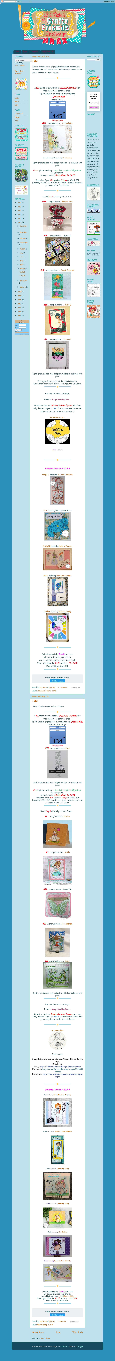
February (23, 281)
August (23, 249)
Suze (45, 510)
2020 (20, 292)
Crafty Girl (18, 114)
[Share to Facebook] (77, 687)
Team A (50, 1325)
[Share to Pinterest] (79, 687)
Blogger (80, 1347)
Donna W (67, 339)
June (22, 257)
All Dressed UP (58, 1030)
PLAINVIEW (64, 1347)
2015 (20, 312)
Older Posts (77, 1332)
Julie (50, 1232)
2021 (20, 223)
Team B (54, 691)
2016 (20, 308)
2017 (20, 304)
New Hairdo (63, 1232)
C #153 (35, 701)
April (22, 265)
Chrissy (67, 961)
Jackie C (68, 305)
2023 (20, 215)
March (22, 269)
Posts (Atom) (45, 1339)
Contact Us (34, 52)
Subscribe (94, 107)
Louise (48, 1168)
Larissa (67, 816)
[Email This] (72, 687)
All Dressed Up (67, 158)
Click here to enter (57, 681)
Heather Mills (67, 202)
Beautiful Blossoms (65, 475)
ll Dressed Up (68, 1296)
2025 (20, 207)
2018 (20, 300)
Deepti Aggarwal (67, 270)
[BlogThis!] (74, 687)
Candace (47, 611)
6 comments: (62, 1321)
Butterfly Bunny (63, 1168)
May (22, 261)
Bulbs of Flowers (65, 546)
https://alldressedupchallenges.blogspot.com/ (60, 1066)
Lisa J (67, 748)
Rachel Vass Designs (57, 417)
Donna (48, 1203)
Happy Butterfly (65, 611)
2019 (20, 296)
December (23, 226)
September (24, 243)
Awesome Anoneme (64, 576)
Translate (21, 66)
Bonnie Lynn (67, 924)
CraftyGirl (47, 546)
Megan (17, 117)
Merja (45, 576)
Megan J (46, 475)
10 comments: (63, 687)
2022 (20, 219)
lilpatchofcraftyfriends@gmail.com (68, 170)
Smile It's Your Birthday (62, 1095)
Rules (25, 52)
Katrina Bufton (67, 123)
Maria (17, 102)
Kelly (45, 1131)
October (23, 239)
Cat (45, 1095)
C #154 (35, 61)
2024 (20, 211)
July (21, 253)
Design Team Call (47, 52)
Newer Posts (38, 1332)
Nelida (67, 852)
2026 (20, 203)
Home (17, 52)
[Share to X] (76, 687)
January (23, 287)
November (23, 232)
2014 (20, 316)
